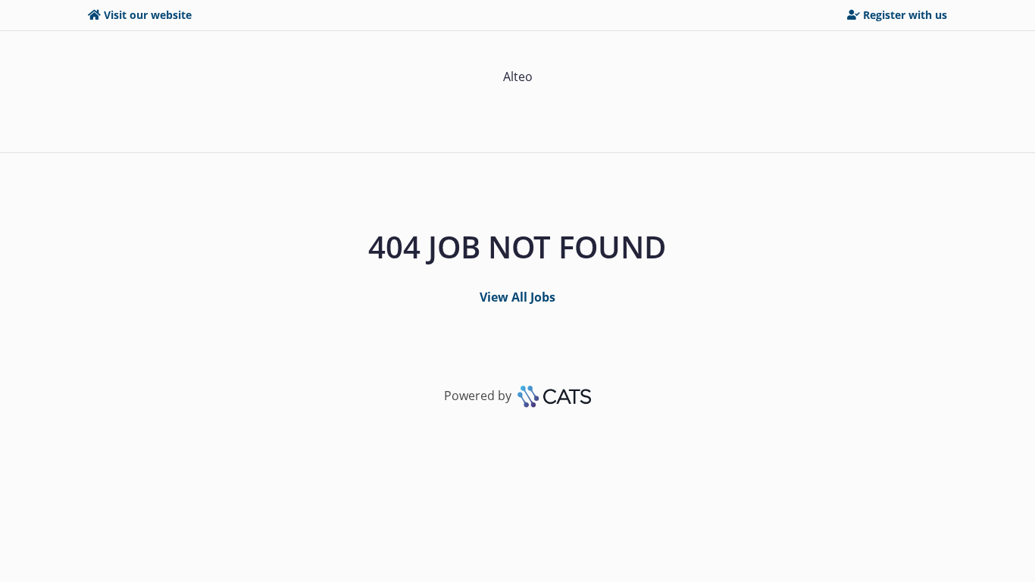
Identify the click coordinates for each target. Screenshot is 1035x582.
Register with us (905, 15)
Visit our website (148, 15)
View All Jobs (517, 297)
